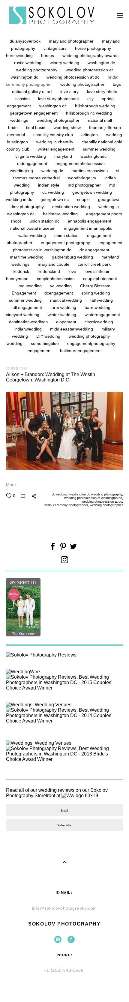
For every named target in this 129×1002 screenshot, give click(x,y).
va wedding (61, 285)
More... (13, 484)
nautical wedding (66, 300)
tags (117, 84)
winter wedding (62, 314)
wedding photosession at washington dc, (93, 498)
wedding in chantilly (55, 141)
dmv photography (27, 206)
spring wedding (95, 293)
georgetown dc (55, 199)
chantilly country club (53, 134)
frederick (21, 271)
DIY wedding (49, 336)
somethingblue (45, 343)
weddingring (22, 170)
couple (84, 199)
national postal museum (33, 228)
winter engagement (57, 149)
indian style (49, 185)
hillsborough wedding (95, 105)
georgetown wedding (92, 192)
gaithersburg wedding (73, 257)
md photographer (85, 185)
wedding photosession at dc (73, 77)
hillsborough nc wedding (89, 113)
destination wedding (71, 206)
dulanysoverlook (26, 41)
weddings (19, 120)
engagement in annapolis (88, 228)
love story (70, 91)
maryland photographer (72, 41)
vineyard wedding (23, 314)
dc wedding (53, 192)
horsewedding (20, 55)
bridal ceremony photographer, (66, 505)
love (72, 271)
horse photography (93, 48)
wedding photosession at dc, (102, 501)
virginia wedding (31, 156)
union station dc (45, 221)
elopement (66, 321)
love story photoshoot (59, 98)
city (91, 98)
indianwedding (28, 329)
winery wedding (65, 62)
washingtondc (93, 156)
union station (67, 235)
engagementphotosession (80, 163)
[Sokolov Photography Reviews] (41, 654)
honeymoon (18, 278)
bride (13, 127)
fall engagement (27, 307)
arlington (90, 134)
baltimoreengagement (81, 350)
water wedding (32, 235)
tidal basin (36, 127)
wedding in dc (19, 199)
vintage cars (56, 48)
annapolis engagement (89, 221)
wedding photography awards (90, 55)
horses (48, 55)
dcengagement (59, 293)
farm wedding (63, 307)
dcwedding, (59, 494)
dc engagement (94, 249)
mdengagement (32, 163)
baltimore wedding (61, 213)
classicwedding (99, 321)
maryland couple (54, 264)
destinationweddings (29, 321)
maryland (63, 156)
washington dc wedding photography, (95, 494)
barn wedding (97, 307)
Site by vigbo (64, 987)
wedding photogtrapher (83, 84)
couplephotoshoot (100, 278)
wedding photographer (59, 120)
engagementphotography (91, 343)
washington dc (53, 105)
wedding (15, 343)
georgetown (109, 199)
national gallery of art (32, 91)
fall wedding (101, 300)
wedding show (68, 127)
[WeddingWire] (23, 671)
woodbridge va (82, 177)
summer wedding (99, 149)
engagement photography (66, 242)
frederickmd (49, 271)
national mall (100, 120)
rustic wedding (28, 62)
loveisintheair (97, 271)
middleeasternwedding (72, 329)
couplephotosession (56, 278)
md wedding (31, 285)
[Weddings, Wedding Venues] (38, 704)
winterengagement (102, 314)
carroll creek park (94, 264)
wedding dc (52, 170)
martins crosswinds (90, 170)
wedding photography (89, 336)
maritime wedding (27, 257)
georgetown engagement (34, 113)
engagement (40, 350)
